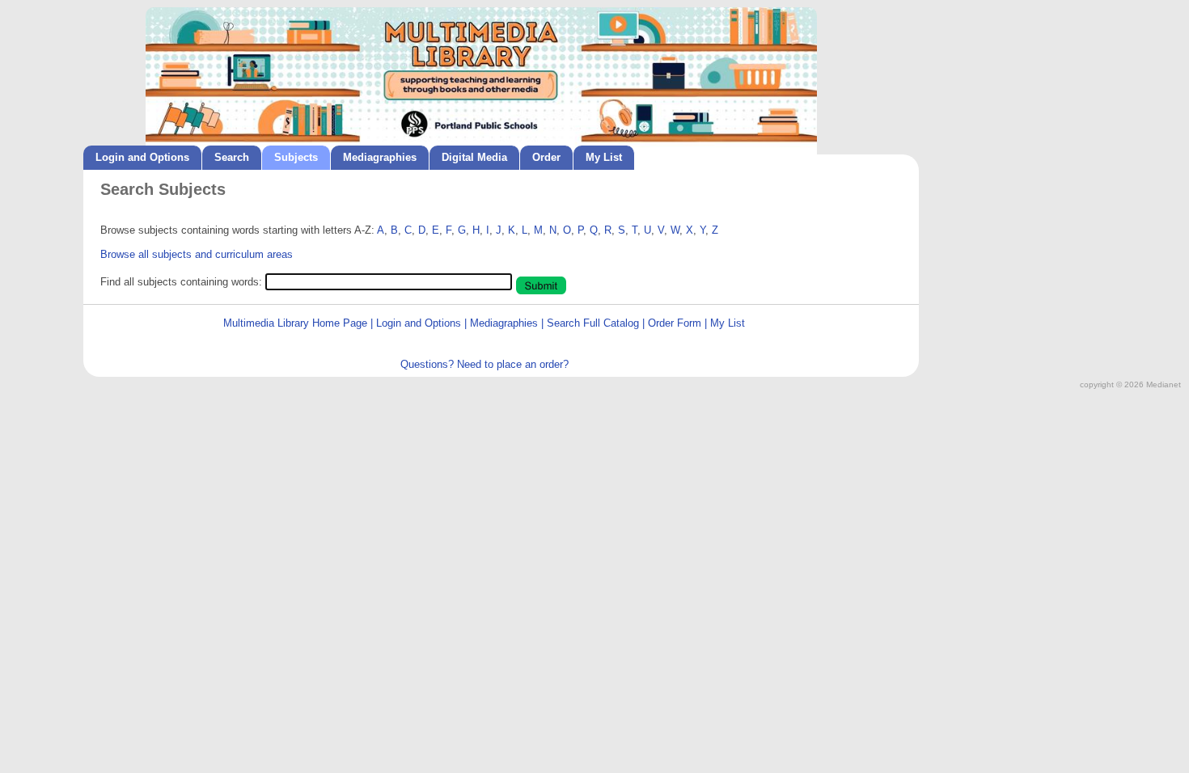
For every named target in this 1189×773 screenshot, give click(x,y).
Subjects (296, 157)
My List (604, 157)
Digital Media (474, 157)
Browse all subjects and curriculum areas (196, 254)
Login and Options (142, 157)
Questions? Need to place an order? (484, 364)
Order (546, 157)
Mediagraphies (380, 157)
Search (231, 157)
